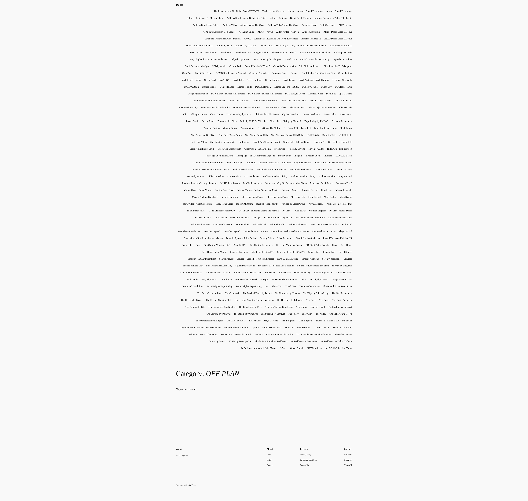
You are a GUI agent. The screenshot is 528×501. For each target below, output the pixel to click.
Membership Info (230, 197)
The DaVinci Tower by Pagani (257, 293)
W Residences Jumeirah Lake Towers (259, 348)
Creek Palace (289, 80)
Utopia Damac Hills (271, 327)
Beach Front (196, 52)
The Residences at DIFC (250, 307)
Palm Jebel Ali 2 (278, 224)
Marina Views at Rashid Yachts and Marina (258, 190)
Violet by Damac (217, 341)
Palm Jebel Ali (242, 224)
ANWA (247, 38)
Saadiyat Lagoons (239, 252)
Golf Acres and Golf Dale (203, 135)
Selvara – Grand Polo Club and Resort (255, 259)
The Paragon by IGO (195, 307)
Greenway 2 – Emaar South (257, 149)
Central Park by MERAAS (257, 66)
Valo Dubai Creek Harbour (297, 327)
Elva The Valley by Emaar (238, 114)
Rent (198, 245)
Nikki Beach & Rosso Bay (339, 204)
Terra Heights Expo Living (220, 286)
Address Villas (230, 25)
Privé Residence (285, 238)
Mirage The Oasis (224, 204)
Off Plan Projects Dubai (340, 210)
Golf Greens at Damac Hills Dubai (287, 135)
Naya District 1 (316, 204)
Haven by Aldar (316, 149)
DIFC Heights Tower (295, 93)
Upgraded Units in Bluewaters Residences (200, 327)
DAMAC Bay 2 (191, 87)
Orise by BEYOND (239, 217)
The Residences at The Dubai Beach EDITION (236, 11)
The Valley (293, 314)
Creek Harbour (254, 80)
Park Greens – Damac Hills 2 (325, 224)
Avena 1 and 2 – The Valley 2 (274, 45)
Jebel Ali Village (234, 162)
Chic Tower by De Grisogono (338, 66)
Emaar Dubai (330, 114)
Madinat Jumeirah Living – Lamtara (199, 183)
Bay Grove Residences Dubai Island (308, 45)
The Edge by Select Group (315, 293)
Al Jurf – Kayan (265, 32)
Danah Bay (326, 87)
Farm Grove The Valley (269, 128)
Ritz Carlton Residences (261, 245)
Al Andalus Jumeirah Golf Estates (219, 32)
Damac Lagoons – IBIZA (286, 87)
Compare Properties (259, 73)
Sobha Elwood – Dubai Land (248, 272)
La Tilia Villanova (323, 169)
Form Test (306, 128)
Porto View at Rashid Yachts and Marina (203, 238)
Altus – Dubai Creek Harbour (338, 32)
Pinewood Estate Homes (324, 231)
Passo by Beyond (212, 231)
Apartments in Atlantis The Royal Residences (276, 38)
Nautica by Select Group (293, 204)
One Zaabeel (221, 217)
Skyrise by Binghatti (342, 265)
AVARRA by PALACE (245, 45)
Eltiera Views (216, 114)
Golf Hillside (345, 135)
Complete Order (279, 73)
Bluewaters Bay (279, 52)
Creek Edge (238, 80)
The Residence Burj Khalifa (222, 307)
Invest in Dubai (313, 155)
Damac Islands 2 (263, 87)
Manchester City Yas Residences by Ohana (286, 183)
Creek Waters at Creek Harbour (314, 80)
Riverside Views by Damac (289, 245)
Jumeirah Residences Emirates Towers (333, 162)
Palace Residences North (340, 217)
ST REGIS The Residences (284, 279)
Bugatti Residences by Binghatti (315, 52)
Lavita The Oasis (344, 169)
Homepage (242, 155)
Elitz (185, 114)
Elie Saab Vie (345, 107)
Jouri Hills (251, 162)
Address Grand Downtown (310, 11)
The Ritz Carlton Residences (279, 307)
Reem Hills (187, 245)
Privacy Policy (267, 238)
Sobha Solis (192, 279)
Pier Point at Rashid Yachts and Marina (290, 231)
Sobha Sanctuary (302, 272)
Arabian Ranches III (311, 38)
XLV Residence (314, 348)
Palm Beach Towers (200, 224)
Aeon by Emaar (309, 25)
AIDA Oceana (345, 25)
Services (348, 259)
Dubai (179, 4)
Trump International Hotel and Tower (334, 320)
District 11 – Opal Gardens (339, 93)
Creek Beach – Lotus (191, 80)
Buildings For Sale (343, 52)
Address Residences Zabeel (206, 25)
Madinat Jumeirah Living (275, 176)
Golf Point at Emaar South (222, 142)
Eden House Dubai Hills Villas (247, 107)
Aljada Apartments (311, 32)
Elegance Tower (297, 107)
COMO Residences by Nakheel (231, 73)
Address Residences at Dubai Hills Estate (247, 18)
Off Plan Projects (317, 210)
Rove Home (346, 245)
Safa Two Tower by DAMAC (291, 252)
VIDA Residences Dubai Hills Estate (314, 334)
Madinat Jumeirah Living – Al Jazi (335, 176)
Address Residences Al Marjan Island (205, 18)
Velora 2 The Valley (342, 327)
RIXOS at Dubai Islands (317, 245)
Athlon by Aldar (224, 45)
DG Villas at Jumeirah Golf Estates (228, 93)
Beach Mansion (243, 52)
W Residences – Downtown (304, 341)
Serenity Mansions (331, 259)
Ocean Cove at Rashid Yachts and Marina (259, 210)
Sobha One (270, 272)
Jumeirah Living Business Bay (297, 162)
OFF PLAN (300, 210)
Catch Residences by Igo (197, 66)
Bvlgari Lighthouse (240, 59)
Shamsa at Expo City (193, 265)
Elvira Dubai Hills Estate (267, 114)
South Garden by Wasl (246, 279)
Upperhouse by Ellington (236, 327)
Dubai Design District (320, 100)
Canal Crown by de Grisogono (267, 59)
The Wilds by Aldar (236, 320)
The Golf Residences (342, 293)
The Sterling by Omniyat (340, 307)
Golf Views (244, 142)
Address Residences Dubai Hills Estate (333, 18)
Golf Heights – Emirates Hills (321, 135)
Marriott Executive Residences (317, 190)
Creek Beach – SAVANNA (216, 80)
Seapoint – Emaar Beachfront (202, 259)
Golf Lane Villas (199, 142)
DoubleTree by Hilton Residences (209, 100)
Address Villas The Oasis (252, 25)
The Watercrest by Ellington (209, 320)
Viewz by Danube (343, 334)
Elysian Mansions (290, 114)
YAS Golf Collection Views (339, 348)
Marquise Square (290, 190)
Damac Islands (209, 87)
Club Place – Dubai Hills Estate (197, 73)
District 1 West (315, 93)
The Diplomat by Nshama (287, 293)
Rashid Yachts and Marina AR (337, 238)
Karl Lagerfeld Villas (243, 169)
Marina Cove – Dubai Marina (198, 190)
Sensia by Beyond (310, 259)
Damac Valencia (310, 87)
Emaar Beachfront (311, 114)
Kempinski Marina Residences (271, 169)
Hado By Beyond (297, 149)
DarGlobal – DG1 (343, 87)
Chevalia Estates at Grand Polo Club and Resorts (296, 66)
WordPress (192, 485)
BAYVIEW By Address (341, 45)
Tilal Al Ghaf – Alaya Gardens (263, 320)
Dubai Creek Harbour (239, 100)
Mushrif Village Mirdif (267, 204)
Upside (255, 327)
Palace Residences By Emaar (278, 217)
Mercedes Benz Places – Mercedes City (286, 197)
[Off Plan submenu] (291, 210)
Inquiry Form (284, 155)
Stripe (303, 279)
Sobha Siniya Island (323, 272)
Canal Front (291, 59)
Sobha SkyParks (344, 272)
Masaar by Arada (344, 190)
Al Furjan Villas (246, 32)
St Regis (264, 279)
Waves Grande (297, 348)
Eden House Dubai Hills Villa (215, 107)
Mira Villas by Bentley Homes (197, 204)
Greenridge (319, 142)
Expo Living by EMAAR (289, 121)
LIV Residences (251, 176)
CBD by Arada (219, 66)
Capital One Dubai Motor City (314, 59)
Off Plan (286, 210)
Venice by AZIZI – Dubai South (236, 334)
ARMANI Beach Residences (199, 45)
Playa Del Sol (345, 231)
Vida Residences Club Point (279, 334)
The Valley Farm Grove (340, 314)
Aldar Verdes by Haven (287, 32)
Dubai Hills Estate (343, 100)
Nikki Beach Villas (196, 210)
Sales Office (314, 252)
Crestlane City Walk (342, 80)
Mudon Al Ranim (244, 204)
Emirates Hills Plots (227, 121)
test (266, 286)
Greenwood (279, 149)
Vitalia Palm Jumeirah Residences (271, 341)
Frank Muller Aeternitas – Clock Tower (333, 128)
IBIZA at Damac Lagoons (262, 155)
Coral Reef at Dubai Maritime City (318, 73)
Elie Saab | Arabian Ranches (322, 107)
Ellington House (199, 114)
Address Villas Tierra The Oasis (283, 25)
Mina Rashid (314, 197)
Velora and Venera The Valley (203, 334)
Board (293, 52)
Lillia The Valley (216, 176)
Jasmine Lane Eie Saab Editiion (208, 162)
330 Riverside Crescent (273, 11)
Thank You (277, 286)
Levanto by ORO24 (195, 176)
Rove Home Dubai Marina (214, 252)
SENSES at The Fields (287, 259)
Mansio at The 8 (344, 183)
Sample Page (329, 252)
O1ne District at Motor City (222, 210)
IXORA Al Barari (344, 155)
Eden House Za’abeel (276, 107)
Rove (334, 245)
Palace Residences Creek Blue (310, 217)
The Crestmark (232, 293)
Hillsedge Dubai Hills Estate (219, 155)
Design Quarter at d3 (198, 93)
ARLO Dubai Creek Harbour (338, 38)
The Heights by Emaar (191, 300)
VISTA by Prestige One (240, 341)
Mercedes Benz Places (252, 197)
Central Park (235, 66)
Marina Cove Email (224, 190)
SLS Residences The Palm (217, 272)
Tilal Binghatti (288, 320)
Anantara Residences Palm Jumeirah (223, 38)
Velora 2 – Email (322, 327)
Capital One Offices (342, 59)
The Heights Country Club (218, 300)
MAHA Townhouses (230, 183)
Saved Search (345, 252)
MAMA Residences (252, 183)
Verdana (259, 334)
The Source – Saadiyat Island (310, 307)
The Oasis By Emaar (342, 300)
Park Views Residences (189, 231)
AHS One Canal (327, 25)
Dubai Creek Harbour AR (265, 100)
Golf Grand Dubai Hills (256, 135)
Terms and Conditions (192, 286)
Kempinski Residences (300, 169)
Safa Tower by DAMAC (262, 252)
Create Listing (345, 73)
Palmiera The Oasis (298, 224)
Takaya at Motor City (341, 279)
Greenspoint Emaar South (202, 149)
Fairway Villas (247, 128)
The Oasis (311, 300)
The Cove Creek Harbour (209, 293)
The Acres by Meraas (309, 286)
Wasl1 (283, 348)
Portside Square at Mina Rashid (241, 238)
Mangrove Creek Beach (321, 183)
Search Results (226, 259)
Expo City (269, 121)
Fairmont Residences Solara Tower (220, 128)
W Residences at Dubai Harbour (336, 341)
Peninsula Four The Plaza (255, 231)
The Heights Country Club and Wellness (254, 300)
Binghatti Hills (261, 52)
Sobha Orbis (285, 272)
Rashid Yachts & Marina (308, 238)
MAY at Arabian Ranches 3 (205, 197)
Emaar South (346, 114)
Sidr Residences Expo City (219, 265)
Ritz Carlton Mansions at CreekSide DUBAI (225, 245)
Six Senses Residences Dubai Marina (276, 265)
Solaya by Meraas (209, 279)
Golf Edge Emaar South (230, 135)
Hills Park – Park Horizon (339, 149)
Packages (256, 217)
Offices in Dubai (203, 217)
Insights (298, 155)
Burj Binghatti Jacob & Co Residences (208, 59)
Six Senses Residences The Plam (313, 265)
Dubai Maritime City (188, 107)
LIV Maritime (234, 176)
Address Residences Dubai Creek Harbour (290, 18)
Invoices (328, 155)
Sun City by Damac (318, 279)
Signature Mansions (245, 265)
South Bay (227, 279)
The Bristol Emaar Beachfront (337, 286)
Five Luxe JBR (291, 128)
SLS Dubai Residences (191, 272)
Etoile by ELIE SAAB (250, 121)
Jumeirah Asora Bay (269, 162)
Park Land (347, 224)
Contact (294, 73)
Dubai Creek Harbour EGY (293, 100)
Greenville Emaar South (229, 149)
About (291, 11)
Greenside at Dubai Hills (340, 142)
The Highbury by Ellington (290, 300)
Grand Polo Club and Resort (266, 142)
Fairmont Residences (342, 121)
